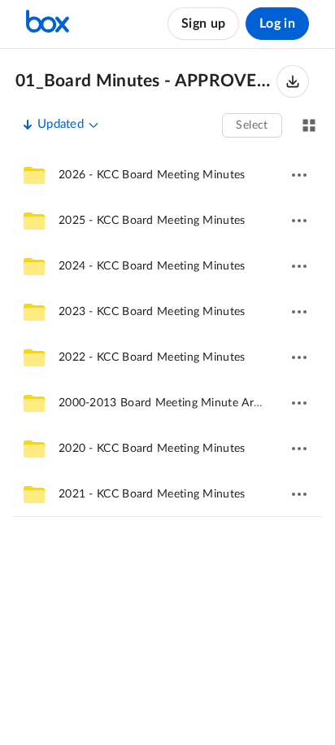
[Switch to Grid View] (309, 125)
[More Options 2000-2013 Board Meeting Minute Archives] (299, 403)
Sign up (203, 23)
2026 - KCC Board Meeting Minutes (152, 175)
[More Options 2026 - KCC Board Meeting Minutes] (299, 175)
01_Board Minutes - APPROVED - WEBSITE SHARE (145, 81)
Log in (277, 23)
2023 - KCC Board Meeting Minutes (152, 312)
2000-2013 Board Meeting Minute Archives (172, 403)
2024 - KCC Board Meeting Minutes (152, 266)
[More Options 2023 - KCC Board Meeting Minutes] (299, 312)
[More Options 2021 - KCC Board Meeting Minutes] (299, 494)
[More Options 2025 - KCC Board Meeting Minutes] (299, 220)
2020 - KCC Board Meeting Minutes (152, 448)
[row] (167, 175)
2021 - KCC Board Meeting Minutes (152, 494)
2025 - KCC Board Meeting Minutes (152, 220)
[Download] (292, 81)
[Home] (47, 23)
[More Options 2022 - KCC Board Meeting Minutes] (299, 357)
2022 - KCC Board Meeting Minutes (152, 357)
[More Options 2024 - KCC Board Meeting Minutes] (299, 266)
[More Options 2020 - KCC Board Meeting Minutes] (299, 448)
